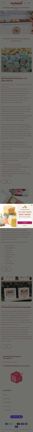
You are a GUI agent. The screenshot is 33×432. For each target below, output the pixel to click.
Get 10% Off (25, 222)
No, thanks (25, 225)
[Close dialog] (31, 205)
